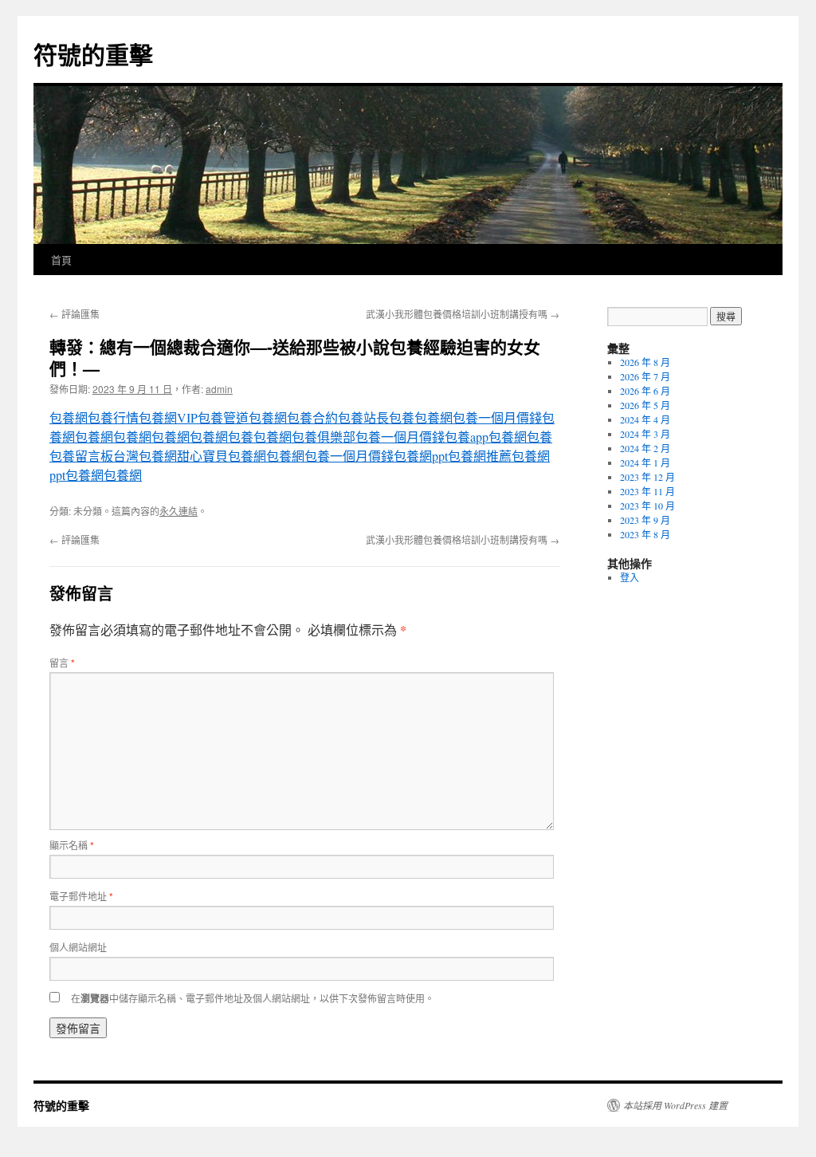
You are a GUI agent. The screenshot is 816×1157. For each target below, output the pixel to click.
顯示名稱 (71, 845)
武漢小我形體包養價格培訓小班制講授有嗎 (462, 314)
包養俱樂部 (323, 436)
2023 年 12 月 (647, 476)
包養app (466, 436)
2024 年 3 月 (645, 433)
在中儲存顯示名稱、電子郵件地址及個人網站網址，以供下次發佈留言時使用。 (252, 998)
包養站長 (363, 417)
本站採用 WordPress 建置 (675, 1105)
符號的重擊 (93, 54)
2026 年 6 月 (645, 390)
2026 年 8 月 (645, 362)
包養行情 (113, 417)
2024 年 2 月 (645, 448)
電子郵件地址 (81, 896)
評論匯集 (74, 314)
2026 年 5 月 (645, 405)
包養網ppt (421, 455)
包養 (401, 417)
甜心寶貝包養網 (221, 455)
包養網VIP (168, 417)
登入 (629, 577)
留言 (62, 662)
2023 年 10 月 (647, 505)
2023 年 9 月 (645, 520)
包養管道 (223, 417)
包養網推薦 (480, 455)
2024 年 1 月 (645, 462)
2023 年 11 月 (647, 491)
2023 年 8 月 (645, 534)
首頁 (61, 259)
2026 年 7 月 (645, 376)
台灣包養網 (145, 455)
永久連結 (178, 511)
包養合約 (312, 417)
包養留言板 (81, 455)
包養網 (68, 417)
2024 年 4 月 (645, 419)
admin (219, 389)
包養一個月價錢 (497, 417)
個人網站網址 (78, 947)
